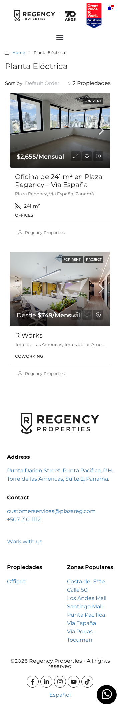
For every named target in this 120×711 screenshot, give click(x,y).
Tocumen (79, 640)
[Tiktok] (87, 682)
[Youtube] (74, 682)
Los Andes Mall (86, 598)
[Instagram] (60, 682)
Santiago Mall (85, 606)
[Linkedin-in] (46, 682)
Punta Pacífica (86, 615)
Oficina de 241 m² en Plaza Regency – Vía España (58, 181)
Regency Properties (45, 232)
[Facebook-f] (33, 682)
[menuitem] (111, 7)
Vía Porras (80, 631)
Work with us (24, 541)
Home (18, 52)
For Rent (93, 101)
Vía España (81, 623)
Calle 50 (77, 590)
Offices (16, 581)
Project (94, 259)
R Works (29, 335)
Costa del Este (86, 581)
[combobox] (48, 83)
